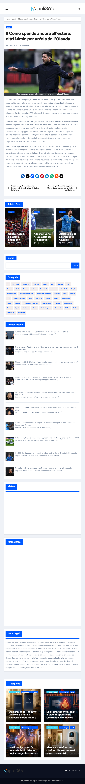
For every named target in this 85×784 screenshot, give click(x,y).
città (17, 289)
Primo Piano (14, 692)
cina (68, 284)
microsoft (39, 298)
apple (45, 284)
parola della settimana (31, 303)
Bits (52, 284)
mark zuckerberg (19, 298)
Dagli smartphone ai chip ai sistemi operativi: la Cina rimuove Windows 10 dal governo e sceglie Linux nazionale (61, 717)
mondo (48, 298)
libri (8, 298)
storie (35, 308)
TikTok (67, 308)
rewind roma (46, 303)
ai (7, 284)
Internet (57, 294)
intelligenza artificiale (26, 294)
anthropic (36, 284)
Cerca (11, 258)
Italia (65, 294)
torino (75, 308)
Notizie (9, 303)
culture (33, 289)
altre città (15, 284)
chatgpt (60, 284)
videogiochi (10, 313)
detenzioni (43, 289)
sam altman (68, 303)
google (73, 289)
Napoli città (66, 298)
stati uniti (26, 308)
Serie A (26, 45)
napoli (56, 298)
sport (9, 27)
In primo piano (11, 294)
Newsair (49, 781)
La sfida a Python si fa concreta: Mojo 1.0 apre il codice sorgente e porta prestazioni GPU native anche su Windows (23, 753)
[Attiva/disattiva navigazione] (7, 9)
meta (30, 298)
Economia (54, 289)
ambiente (26, 284)
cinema (9, 289)
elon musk (64, 289)
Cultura (25, 289)
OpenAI (17, 303)
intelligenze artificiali (44, 294)
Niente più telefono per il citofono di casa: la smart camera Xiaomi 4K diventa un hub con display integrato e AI (60, 753)
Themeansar (60, 781)
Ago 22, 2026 (16, 243)
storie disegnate (46, 308)
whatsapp (21, 313)
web (35, 692)
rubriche (57, 303)
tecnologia (58, 308)
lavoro (72, 294)
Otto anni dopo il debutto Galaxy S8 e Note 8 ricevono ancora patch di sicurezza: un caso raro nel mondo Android (23, 717)
